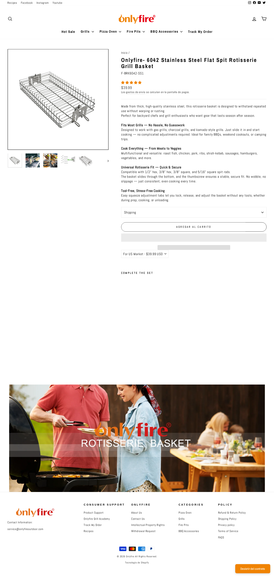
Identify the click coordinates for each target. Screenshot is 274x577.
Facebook (27, 3)
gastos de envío (135, 92)
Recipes (12, 3)
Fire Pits (134, 31)
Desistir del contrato (252, 568)
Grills (86, 31)
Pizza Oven (109, 31)
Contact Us (138, 519)
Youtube (57, 3)
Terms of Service (228, 531)
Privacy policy (226, 525)
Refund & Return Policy (232, 513)
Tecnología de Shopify (137, 562)
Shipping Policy (227, 519)
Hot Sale (68, 31)
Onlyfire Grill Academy (97, 519)
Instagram (43, 3)
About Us (136, 513)
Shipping (130, 212)
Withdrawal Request (143, 531)
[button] (132, 82)
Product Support (94, 513)
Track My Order (200, 31)
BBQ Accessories (164, 31)
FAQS (221, 537)
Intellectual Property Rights (148, 525)
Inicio (124, 53)
